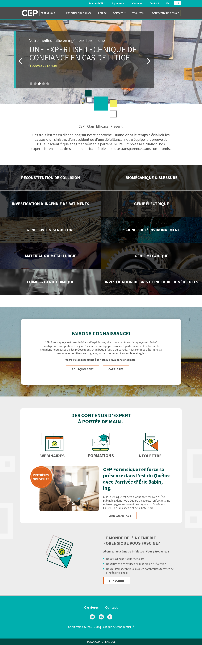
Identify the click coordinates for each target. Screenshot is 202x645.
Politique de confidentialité (117, 627)
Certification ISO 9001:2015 (84, 627)
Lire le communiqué (44, 66)
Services (118, 13)
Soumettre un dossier (165, 13)
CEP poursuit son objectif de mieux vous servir (69, 40)
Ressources (136, 13)
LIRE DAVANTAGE (120, 515)
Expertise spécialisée (79, 13)
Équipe (102, 13)
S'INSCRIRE (117, 580)
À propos (117, 3)
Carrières (137, 3)
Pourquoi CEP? (97, 3)
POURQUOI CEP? (83, 369)
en (167, 3)
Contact (154, 3)
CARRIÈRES (115, 369)
